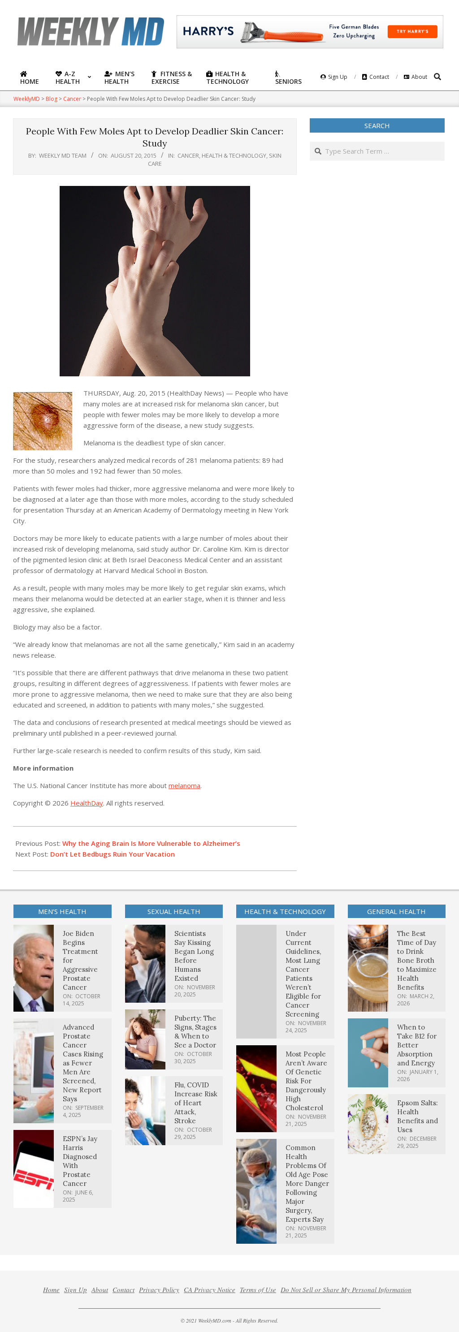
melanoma (184, 785)
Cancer (188, 155)
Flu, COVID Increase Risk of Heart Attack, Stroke (195, 1103)
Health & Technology (234, 155)
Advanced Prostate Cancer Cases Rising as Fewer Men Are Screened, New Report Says (83, 1063)
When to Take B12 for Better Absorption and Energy (417, 1045)
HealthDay (86, 802)
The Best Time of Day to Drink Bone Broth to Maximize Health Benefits (417, 960)
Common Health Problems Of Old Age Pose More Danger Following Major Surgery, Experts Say (307, 1183)
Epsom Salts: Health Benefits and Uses (417, 1116)
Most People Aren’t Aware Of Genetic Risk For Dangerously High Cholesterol (306, 1081)
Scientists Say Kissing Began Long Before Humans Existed (194, 956)
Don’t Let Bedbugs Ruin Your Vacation (112, 853)
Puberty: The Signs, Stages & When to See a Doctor (195, 1031)
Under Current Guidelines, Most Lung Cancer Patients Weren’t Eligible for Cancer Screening (303, 973)
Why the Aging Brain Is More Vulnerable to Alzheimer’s (151, 843)
